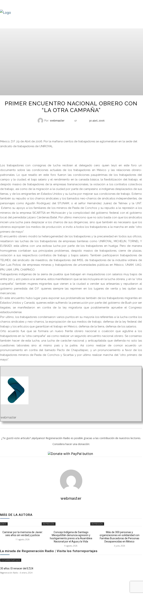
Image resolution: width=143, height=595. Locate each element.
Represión (48, 524)
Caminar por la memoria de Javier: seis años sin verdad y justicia (22, 534)
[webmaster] (41, 120)
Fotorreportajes (10, 560)
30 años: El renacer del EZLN (16, 568)
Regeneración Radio (9, 572)
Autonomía (70, 128)
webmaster (57, 120)
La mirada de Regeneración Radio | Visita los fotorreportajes (49, 551)
